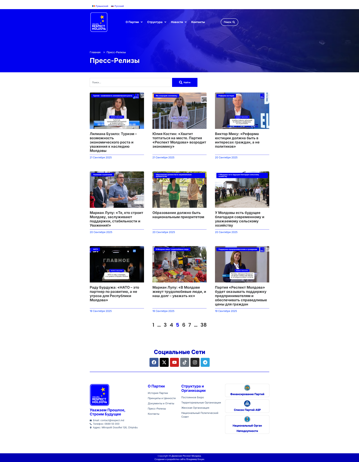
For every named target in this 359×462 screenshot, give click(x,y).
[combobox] (130, 82)
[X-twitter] (164, 362)
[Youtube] (174, 362)
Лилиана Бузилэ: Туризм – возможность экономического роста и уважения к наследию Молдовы (113, 142)
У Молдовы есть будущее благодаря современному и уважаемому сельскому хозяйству (239, 219)
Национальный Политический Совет (199, 414)
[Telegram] (205, 362)
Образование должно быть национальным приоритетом (178, 215)
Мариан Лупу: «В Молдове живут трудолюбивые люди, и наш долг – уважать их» (179, 291)
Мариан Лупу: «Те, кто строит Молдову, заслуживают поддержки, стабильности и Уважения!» (116, 219)
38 (203, 324)
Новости (177, 22)
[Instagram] (194, 362)
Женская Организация (195, 407)
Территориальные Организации (201, 402)
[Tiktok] (184, 362)
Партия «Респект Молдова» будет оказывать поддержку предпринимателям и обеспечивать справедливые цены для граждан (241, 295)
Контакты (198, 22)
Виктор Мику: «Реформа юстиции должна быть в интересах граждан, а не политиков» (237, 140)
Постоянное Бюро (192, 397)
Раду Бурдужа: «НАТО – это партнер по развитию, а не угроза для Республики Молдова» (114, 293)
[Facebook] (153, 362)
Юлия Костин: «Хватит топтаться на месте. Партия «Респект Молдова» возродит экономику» (179, 140)
